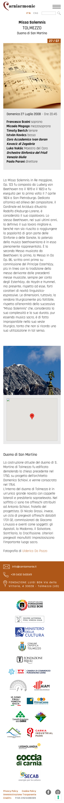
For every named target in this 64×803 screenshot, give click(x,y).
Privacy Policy (10, 791)
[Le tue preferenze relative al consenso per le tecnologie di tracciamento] (58, 797)
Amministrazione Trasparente (19, 794)
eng (35, 13)
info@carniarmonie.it (24, 567)
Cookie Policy (29, 791)
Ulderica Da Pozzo (34, 551)
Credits (7, 798)
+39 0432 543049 (21, 574)
